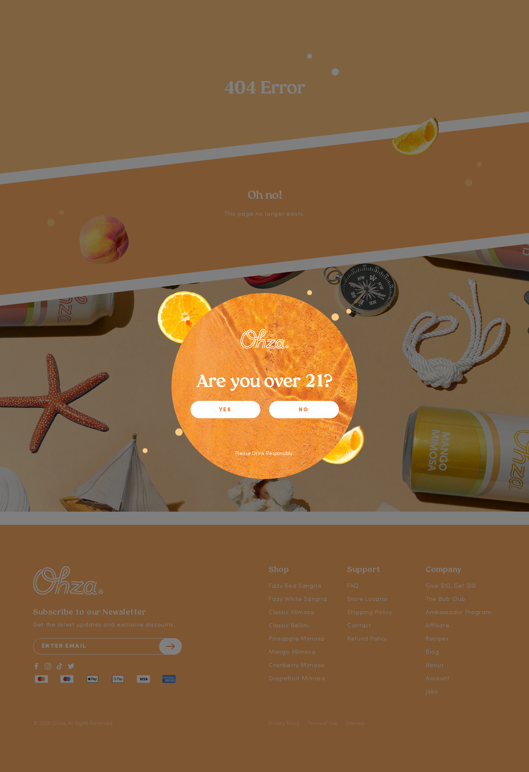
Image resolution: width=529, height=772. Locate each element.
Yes (225, 409)
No (304, 409)
